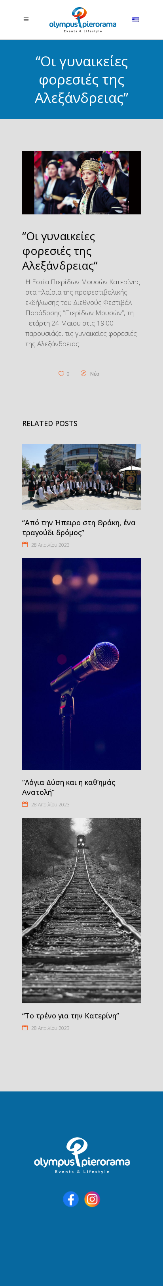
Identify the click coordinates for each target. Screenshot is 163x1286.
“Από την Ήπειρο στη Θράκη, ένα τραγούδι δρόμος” (79, 527)
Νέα (94, 373)
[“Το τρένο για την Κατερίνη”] (81, 910)
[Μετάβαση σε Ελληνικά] (136, 20)
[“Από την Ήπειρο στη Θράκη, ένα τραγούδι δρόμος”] (81, 477)
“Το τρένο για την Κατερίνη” (70, 1015)
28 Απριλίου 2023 (50, 545)
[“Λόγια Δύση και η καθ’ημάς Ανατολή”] (81, 664)
